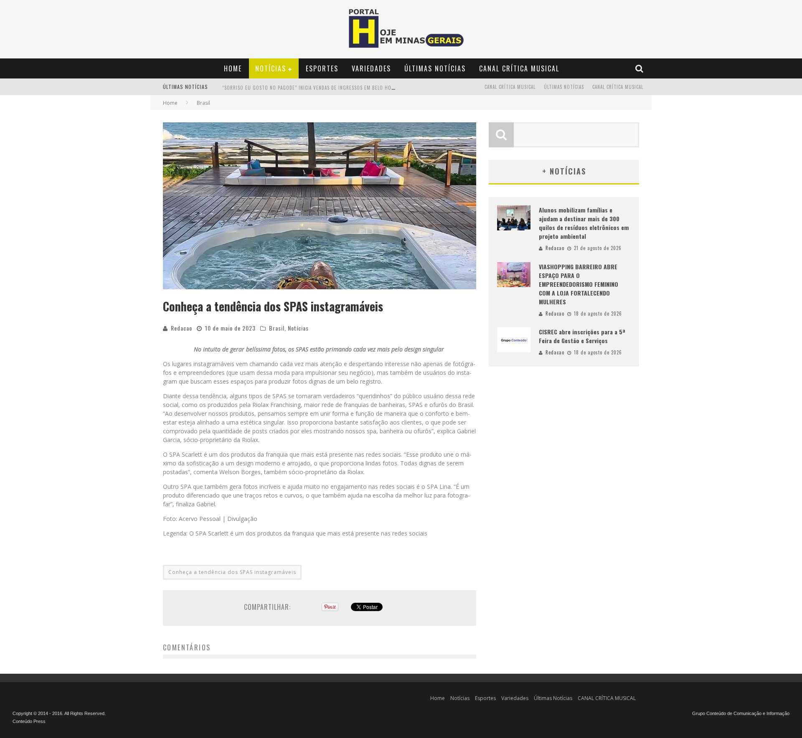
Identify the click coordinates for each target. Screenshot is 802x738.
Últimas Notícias (435, 68)
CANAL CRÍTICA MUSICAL (519, 68)
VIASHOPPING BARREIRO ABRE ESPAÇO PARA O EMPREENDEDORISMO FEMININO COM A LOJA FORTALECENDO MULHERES (578, 284)
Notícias (270, 68)
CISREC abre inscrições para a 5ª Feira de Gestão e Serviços (582, 336)
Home (233, 68)
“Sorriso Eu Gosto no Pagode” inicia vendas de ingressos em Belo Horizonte (316, 87)
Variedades (371, 68)
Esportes (322, 68)
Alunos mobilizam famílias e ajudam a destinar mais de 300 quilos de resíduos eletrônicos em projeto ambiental (584, 222)
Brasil (276, 328)
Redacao (181, 328)
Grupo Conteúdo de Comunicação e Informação (740, 713)
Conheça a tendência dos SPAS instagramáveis (232, 572)
